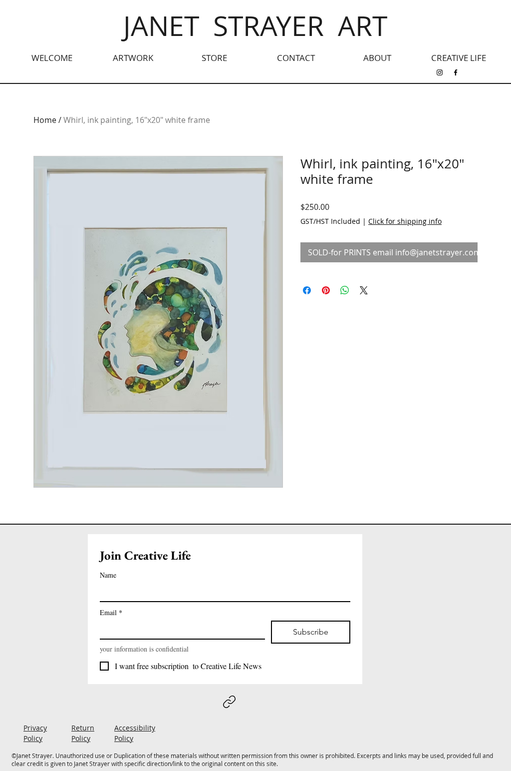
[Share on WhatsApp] (345, 290)
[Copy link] (229, 702)
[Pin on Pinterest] (326, 290)
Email (111, 612)
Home (44, 119)
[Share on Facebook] (307, 290)
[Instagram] (440, 72)
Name (108, 575)
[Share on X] (364, 290)
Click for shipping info (405, 221)
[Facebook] (456, 72)
